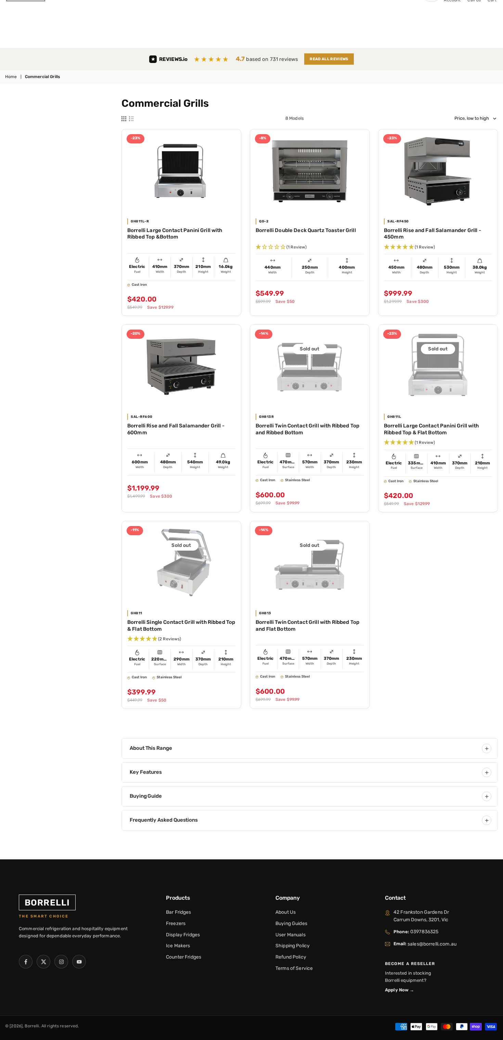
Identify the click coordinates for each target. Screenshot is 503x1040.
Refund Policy (290, 957)
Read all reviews (329, 59)
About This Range (151, 748)
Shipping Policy (292, 946)
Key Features (146, 772)
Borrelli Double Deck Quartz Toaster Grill (306, 230)
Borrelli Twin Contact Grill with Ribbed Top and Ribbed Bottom (307, 429)
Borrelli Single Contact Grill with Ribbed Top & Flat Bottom (181, 625)
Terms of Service (294, 968)
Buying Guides (291, 923)
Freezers (175, 923)
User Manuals (290, 935)
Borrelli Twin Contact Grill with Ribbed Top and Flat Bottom (307, 625)
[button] (310, 247)
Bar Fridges (178, 912)
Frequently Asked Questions (164, 820)
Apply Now (399, 989)
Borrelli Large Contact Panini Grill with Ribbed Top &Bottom (174, 233)
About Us (285, 912)
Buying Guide (146, 796)
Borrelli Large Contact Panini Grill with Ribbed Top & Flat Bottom (431, 429)
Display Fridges (183, 935)
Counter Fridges (183, 957)
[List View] (131, 118)
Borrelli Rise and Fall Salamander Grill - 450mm (432, 233)
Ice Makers (178, 946)
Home (11, 76)
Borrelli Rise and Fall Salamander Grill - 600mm (175, 429)
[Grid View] (123, 118)
